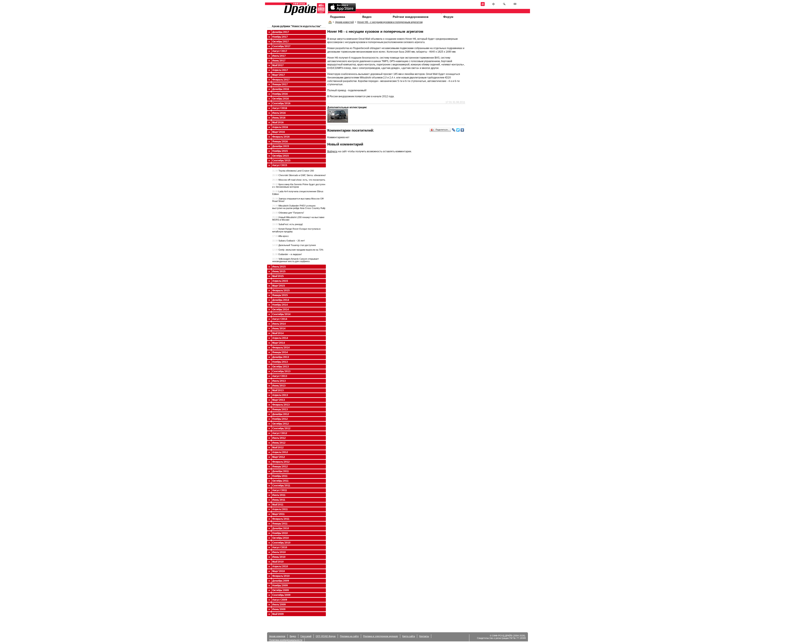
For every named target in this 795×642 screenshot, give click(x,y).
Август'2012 (279, 433)
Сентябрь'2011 (281, 485)
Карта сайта (408, 636)
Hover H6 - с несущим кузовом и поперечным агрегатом (390, 22)
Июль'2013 (279, 380)
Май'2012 (278, 447)
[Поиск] (504, 5)
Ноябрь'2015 (280, 151)
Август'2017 (279, 51)
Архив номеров (277, 636)
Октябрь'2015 (280, 155)
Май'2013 (278, 390)
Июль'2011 (278, 495)
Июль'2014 (279, 323)
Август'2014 (279, 319)
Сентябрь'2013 (281, 371)
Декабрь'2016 (280, 89)
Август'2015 (279, 165)
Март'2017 (278, 74)
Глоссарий (305, 636)
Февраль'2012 (281, 461)
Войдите (332, 151)
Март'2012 (278, 457)
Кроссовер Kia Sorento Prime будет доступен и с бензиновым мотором (298, 185)
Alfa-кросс (280, 236)
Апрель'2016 (280, 127)
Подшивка (337, 16)
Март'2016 (278, 132)
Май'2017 (278, 65)
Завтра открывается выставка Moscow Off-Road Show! (298, 199)
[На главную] (483, 5)
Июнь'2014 (278, 328)
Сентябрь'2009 (281, 595)
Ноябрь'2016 (280, 93)
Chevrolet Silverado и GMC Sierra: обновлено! (299, 175)
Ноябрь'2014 (280, 304)
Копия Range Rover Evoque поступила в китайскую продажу (296, 230)
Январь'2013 (280, 409)
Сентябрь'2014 (281, 314)
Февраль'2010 (281, 576)
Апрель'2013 (280, 395)
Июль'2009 (279, 604)
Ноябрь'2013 (280, 361)
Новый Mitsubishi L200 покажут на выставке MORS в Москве (298, 218)
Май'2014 (278, 333)
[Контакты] (515, 5)
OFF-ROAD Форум (326, 636)
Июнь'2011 (278, 499)
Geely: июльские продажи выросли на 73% (297, 249)
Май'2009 (278, 614)
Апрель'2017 (280, 70)
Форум (448, 16)
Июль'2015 (279, 266)
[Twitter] (458, 130)
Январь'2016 (280, 141)
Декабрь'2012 (280, 414)
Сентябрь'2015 (281, 160)
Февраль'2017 (281, 79)
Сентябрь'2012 (281, 428)
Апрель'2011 (280, 509)
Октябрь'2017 (280, 41)
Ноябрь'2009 (280, 585)
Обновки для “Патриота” (288, 212)
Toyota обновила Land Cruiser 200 (293, 170)
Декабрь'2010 (280, 528)
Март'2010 (278, 571)
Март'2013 (278, 399)
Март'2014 (278, 342)
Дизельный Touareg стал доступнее (294, 245)
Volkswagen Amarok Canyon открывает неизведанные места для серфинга (295, 260)
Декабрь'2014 (280, 300)
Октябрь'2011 (280, 480)
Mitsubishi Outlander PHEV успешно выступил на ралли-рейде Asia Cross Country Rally (298, 206)
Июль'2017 (279, 55)
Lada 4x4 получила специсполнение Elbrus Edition (297, 192)
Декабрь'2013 (280, 357)
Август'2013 (279, 376)
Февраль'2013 (281, 404)
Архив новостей (344, 22)
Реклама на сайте (349, 636)
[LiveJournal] (454, 130)
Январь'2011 (280, 523)
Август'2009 (279, 599)
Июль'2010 (279, 552)
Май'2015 (278, 276)
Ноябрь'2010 (280, 533)
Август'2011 (279, 490)
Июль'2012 (279, 438)
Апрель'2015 (280, 281)
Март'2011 (278, 514)
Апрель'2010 (280, 566)
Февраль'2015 (281, 290)
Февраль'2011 (280, 518)
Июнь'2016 (278, 117)
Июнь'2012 (278, 442)
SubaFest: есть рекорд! (287, 224)
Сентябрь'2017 (281, 46)
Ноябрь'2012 (280, 419)
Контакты (424, 636)
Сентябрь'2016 (281, 103)
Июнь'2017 (278, 60)
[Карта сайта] (493, 5)
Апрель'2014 (280, 338)
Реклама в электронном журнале (380, 636)
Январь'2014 (280, 352)
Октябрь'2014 (280, 309)
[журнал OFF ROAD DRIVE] (304, 15)
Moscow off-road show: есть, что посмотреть (298, 180)
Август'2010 (279, 547)
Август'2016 (279, 108)
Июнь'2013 (278, 385)
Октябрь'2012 (280, 423)
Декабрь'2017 (280, 32)
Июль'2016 (279, 113)
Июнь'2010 (278, 557)
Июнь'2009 (278, 609)
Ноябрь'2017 (280, 36)
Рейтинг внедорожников (411, 16)
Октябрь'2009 (280, 590)
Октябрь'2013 (280, 366)
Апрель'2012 (280, 452)
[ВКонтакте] (462, 130)
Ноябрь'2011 (280, 476)
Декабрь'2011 (280, 471)
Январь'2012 (280, 466)
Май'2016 (278, 122)
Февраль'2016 (281, 136)
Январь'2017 (280, 84)
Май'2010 (278, 561)
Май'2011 (277, 504)
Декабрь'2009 (280, 580)
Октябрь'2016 (280, 98)
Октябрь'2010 (280, 537)
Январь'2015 (280, 295)
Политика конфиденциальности (285, 640)
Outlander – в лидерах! (287, 254)
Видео (367, 16)
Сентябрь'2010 (281, 542)
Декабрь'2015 (280, 146)
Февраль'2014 (281, 347)
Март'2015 (278, 285)
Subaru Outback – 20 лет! (288, 240)
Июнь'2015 (278, 271)
